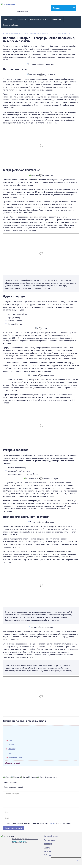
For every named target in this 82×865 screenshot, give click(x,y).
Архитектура (8, 19)
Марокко (12, 744)
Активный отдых (51, 836)
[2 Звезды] (15, 777)
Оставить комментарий (13, 828)
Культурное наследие (39, 19)
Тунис (11, 740)
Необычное (56, 19)
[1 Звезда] (7, 777)
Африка (56, 8)
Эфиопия (12, 749)
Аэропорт (22, 19)
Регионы (47, 851)
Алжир (11, 753)
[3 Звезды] (24, 777)
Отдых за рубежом (10, 25)
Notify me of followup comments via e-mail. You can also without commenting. (38, 823)
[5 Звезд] (40, 777)
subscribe (52, 823)
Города (47, 847)
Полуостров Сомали (16, 757)
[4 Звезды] (32, 777)
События (47, 855)
